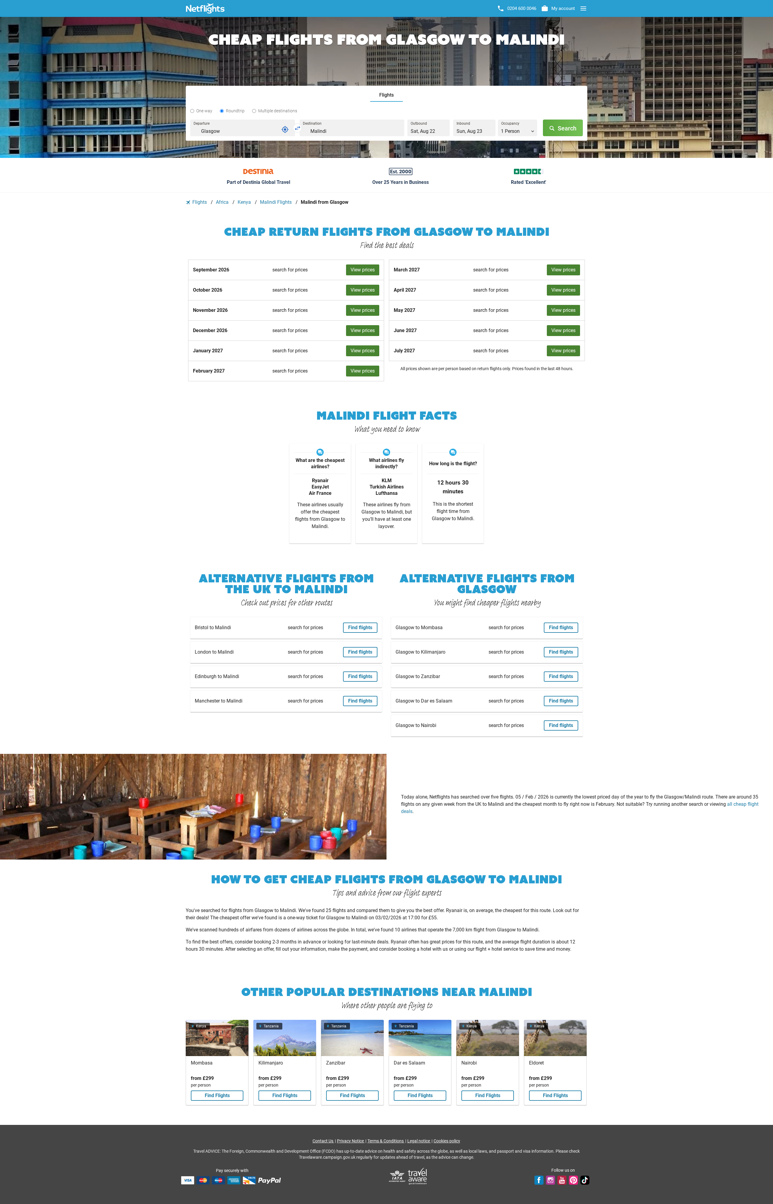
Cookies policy (447, 1140)
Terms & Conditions (386, 1140)
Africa (223, 202)
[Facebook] (539, 1180)
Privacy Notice (351, 1140)
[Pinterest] (573, 1180)
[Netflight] (205, 8)
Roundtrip (235, 110)
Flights (199, 202)
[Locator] (285, 129)
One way (204, 110)
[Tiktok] (584, 1180)
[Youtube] (561, 1180)
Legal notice (419, 1140)
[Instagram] (550, 1180)
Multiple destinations (277, 110)
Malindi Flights (276, 202)
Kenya (245, 202)
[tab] (386, 95)
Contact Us (323, 1140)
